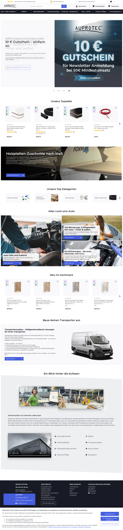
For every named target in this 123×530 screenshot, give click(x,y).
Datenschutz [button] (74, 493)
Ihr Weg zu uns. (22, 503)
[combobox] (112, 1)
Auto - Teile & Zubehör (8, 11)
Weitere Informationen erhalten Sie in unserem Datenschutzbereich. (69, 527)
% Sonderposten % (115, 11)
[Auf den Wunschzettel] (28, 107)
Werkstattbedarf (38, 11)
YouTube (92, 493)
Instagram (93, 491)
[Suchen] (64, 6)
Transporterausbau (53, 11)
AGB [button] (71, 491)
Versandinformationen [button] (48, 497)
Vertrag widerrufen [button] (48, 503)
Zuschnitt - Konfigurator (70, 11)
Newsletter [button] (91, 489)
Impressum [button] (73, 495)
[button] (54, 91)
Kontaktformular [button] (46, 487)
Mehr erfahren (8, 263)
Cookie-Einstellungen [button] (47, 499)
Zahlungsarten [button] (45, 495)
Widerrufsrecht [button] (46, 491)
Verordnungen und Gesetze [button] (49, 493)
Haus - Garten (86, 11)
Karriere (72, 489)
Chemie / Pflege (101, 11)
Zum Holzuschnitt (13, 175)
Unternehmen (74, 487)
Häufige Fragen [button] (46, 489)
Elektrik (23, 11)
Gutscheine (91, 487)
